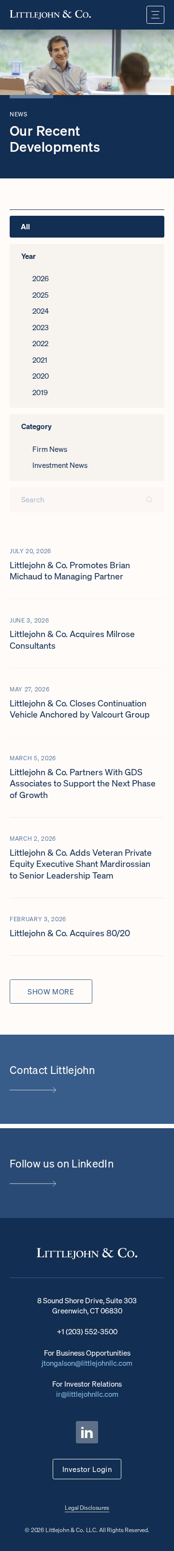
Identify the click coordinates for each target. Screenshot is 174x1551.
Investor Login (87, 1469)
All (25, 226)
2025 (40, 295)
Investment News (59, 465)
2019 (40, 392)
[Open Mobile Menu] (155, 15)
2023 (40, 327)
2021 (39, 360)
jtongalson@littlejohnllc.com (87, 1363)
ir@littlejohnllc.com (87, 1394)
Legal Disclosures (87, 1507)
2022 (40, 343)
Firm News (49, 449)
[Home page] (50, 14)
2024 (40, 311)
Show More (51, 991)
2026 (40, 278)
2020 (40, 376)
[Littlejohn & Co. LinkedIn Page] (87, 1432)
